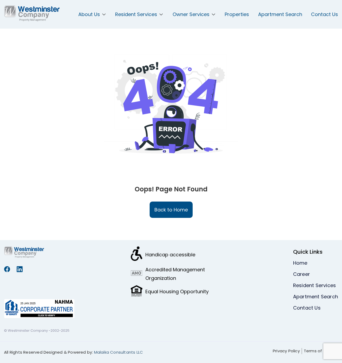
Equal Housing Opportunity (177, 291)
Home (300, 263)
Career (301, 274)
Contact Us (324, 14)
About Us (89, 14)
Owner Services (191, 14)
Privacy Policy (286, 351)
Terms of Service (321, 351)
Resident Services (136, 14)
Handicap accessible (170, 254)
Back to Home (171, 209)
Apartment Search (280, 14)
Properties (237, 14)
